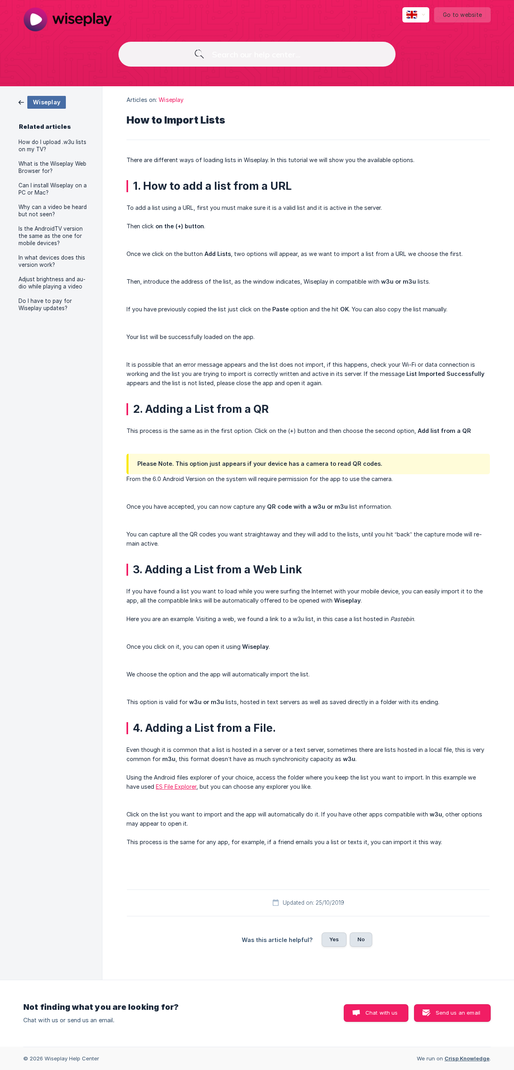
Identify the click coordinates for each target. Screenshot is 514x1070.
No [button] (361, 939)
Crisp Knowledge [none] (467, 1058)
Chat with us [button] (381, 1012)
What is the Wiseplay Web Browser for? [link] (52, 167)
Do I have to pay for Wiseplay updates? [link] (45, 304)
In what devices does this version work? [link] (51, 261)
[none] (67, 19)
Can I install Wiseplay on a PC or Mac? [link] (52, 189)
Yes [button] (334, 939)
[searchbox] (257, 54)
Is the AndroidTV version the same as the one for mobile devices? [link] (50, 235)
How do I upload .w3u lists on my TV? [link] (52, 145)
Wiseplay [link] (171, 99)
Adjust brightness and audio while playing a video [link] (52, 283)
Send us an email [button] (458, 1012)
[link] (42, 102)
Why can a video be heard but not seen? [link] (52, 210)
